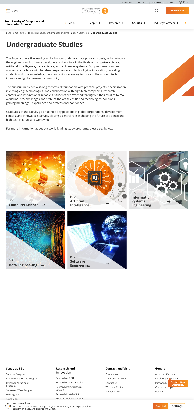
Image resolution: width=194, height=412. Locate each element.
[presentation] (35, 180)
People (93, 23)
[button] (12, 11)
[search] (157, 10)
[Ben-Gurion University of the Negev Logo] (95, 11)
